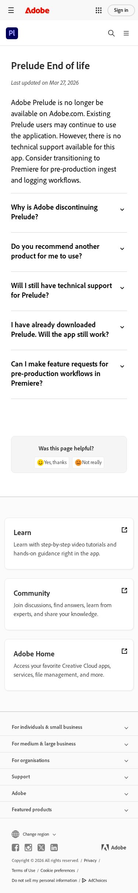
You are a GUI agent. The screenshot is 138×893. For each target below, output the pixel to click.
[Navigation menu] (11, 10)
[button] (99, 10)
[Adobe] (37, 10)
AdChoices (97, 880)
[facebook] (15, 847)
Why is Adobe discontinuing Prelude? (54, 212)
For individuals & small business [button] (47, 727)
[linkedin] (54, 847)
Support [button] (21, 777)
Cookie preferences (57, 870)
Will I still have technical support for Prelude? (61, 290)
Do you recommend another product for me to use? (55, 251)
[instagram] (28, 847)
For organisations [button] (31, 760)
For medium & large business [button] (44, 744)
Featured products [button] (32, 809)
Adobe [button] (19, 793)
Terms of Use (23, 870)
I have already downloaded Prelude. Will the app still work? (60, 329)
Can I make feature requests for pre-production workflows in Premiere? (59, 373)
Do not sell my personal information (44, 880)
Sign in (121, 10)
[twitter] (41, 847)
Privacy (90, 860)
